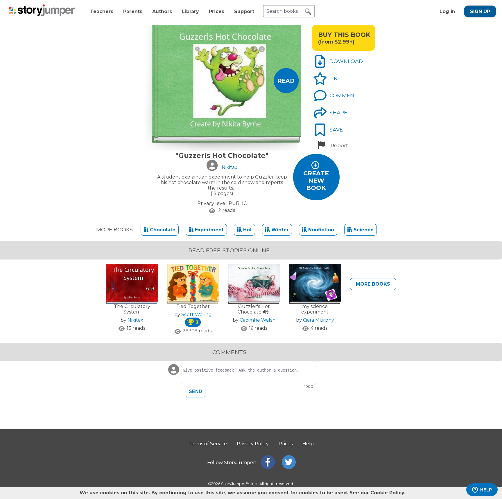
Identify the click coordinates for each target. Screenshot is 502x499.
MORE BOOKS (373, 284)
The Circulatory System (132, 309)
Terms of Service (208, 443)
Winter (279, 230)
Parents (132, 11)
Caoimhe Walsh (257, 320)
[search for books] (307, 11)
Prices (216, 11)
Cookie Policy (387, 493)
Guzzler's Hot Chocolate (254, 309)
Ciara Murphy (318, 320)
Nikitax (135, 320)
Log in (447, 11)
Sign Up (480, 11)
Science (363, 230)
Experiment (208, 230)
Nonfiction (320, 230)
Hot (247, 230)
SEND (195, 391)
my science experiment (315, 309)
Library (190, 11)
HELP (486, 489)
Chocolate (161, 230)
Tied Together (193, 306)
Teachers (101, 11)
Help (308, 443)
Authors (162, 11)
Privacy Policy (253, 443)
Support (244, 11)
